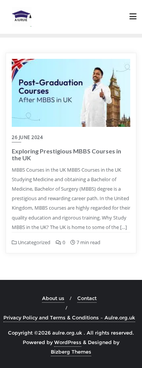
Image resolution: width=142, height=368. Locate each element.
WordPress (67, 342)
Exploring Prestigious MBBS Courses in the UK (66, 154)
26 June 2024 (27, 137)
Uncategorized (33, 242)
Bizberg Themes (71, 352)
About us (53, 298)
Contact (87, 298)
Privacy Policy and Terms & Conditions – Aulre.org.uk (69, 317)
